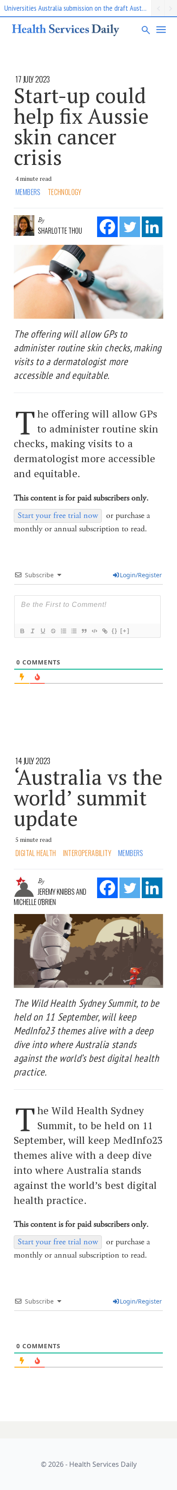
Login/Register (141, 575)
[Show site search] (146, 29)
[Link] (104, 631)
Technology (65, 192)
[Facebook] (107, 226)
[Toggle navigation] (161, 29)
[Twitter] (129, 226)
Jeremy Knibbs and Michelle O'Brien (50, 897)
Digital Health (35, 853)
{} (115, 631)
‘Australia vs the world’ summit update (88, 797)
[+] (125, 631)
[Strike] (53, 631)
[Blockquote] (84, 631)
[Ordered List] (63, 631)
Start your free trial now (58, 515)
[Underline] (42, 631)
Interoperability (87, 853)
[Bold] (22, 631)
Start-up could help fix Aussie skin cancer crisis (81, 126)
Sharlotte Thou (60, 230)
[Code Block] (94, 631)
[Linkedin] (152, 226)
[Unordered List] (73, 631)
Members (28, 192)
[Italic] (32, 631)
